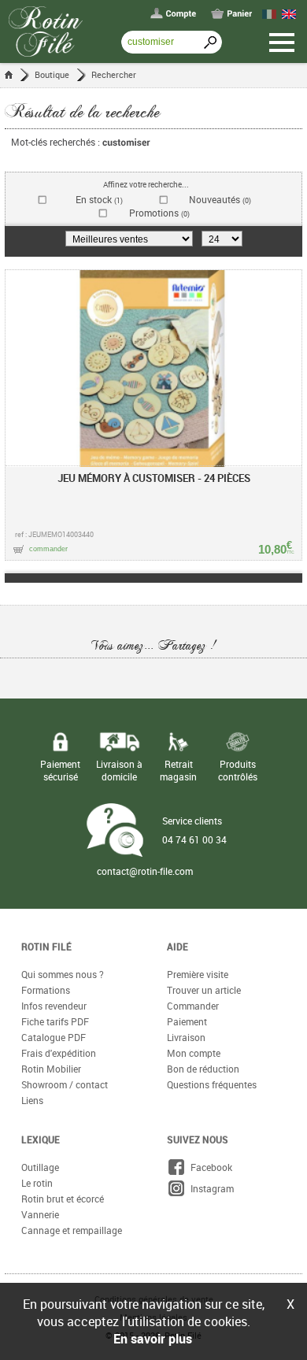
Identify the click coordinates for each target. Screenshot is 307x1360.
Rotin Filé (46, 946)
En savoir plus (152, 1338)
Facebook (209, 1167)
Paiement (187, 1021)
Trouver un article (204, 990)
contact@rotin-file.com (145, 871)
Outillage (40, 1167)
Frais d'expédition (58, 1053)
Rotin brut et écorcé (62, 1198)
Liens (32, 1100)
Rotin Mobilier (51, 1068)
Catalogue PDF (53, 1037)
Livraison (186, 1037)
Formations (45, 990)
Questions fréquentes (212, 1084)
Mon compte (193, 1053)
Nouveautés (220, 200)
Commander (193, 1005)
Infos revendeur (54, 1005)
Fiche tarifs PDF (55, 1021)
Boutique (52, 74)
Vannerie (40, 1214)
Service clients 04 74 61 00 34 (194, 830)
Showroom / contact (64, 1084)
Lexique (40, 1139)
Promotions (159, 213)
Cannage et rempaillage (71, 1230)
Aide (177, 946)
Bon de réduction (203, 1068)
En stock (99, 200)
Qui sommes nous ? (62, 974)
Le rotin (37, 1183)
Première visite (197, 974)
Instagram (210, 1188)
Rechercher (113, 74)
